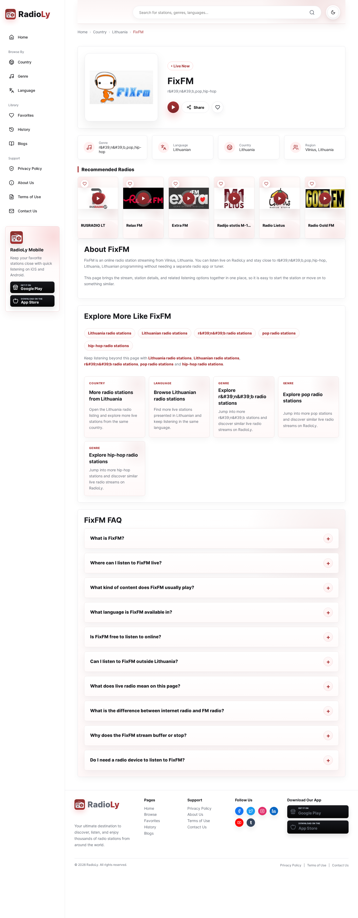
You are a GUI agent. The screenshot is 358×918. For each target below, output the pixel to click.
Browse (150, 814)
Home (83, 32)
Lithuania (120, 32)
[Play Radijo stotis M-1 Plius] (234, 198)
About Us (195, 814)
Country (100, 32)
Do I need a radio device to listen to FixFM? (137, 760)
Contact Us (197, 827)
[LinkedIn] (274, 811)
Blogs (149, 833)
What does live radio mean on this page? (135, 686)
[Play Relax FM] (143, 198)
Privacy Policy (199, 808)
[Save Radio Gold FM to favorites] (312, 184)
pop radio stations (279, 333)
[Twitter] (251, 811)
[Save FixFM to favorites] (217, 107)
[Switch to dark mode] (333, 12)
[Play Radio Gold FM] (325, 198)
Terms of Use (198, 820)
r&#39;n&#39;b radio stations (225, 333)
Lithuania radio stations (109, 333)
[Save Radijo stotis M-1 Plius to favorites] (221, 184)
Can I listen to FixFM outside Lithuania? (134, 661)
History (150, 827)
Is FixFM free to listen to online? (125, 636)
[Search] (311, 12)
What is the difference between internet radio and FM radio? (157, 710)
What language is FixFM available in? (131, 612)
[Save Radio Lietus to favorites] (266, 184)
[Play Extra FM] (189, 198)
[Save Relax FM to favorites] (130, 184)
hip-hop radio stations (108, 345)
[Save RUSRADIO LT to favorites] (84, 184)
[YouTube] (239, 822)
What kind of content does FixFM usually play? (142, 587)
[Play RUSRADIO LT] (98, 198)
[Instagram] (262, 811)
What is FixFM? (107, 538)
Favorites (152, 820)
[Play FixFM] (173, 107)
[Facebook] (239, 811)
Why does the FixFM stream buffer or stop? (138, 735)
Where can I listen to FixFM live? (126, 562)
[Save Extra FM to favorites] (175, 184)
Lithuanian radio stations (164, 333)
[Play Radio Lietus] (280, 198)
